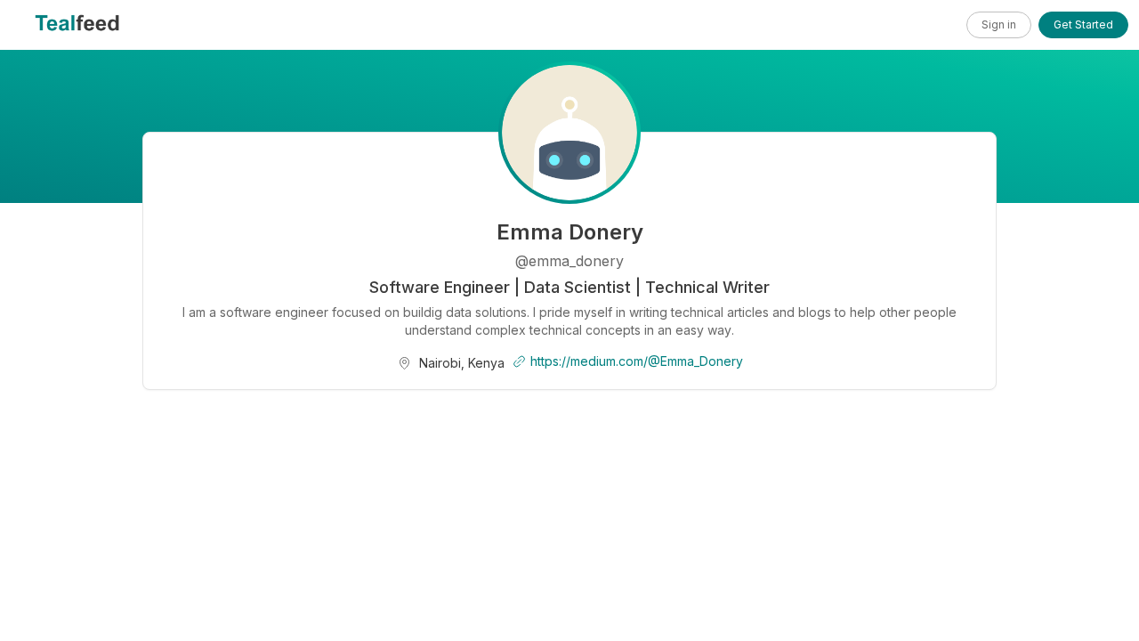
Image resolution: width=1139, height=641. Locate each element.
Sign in (998, 24)
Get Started (1083, 24)
